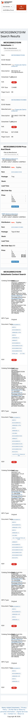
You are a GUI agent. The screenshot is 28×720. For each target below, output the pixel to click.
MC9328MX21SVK (17, 348)
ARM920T (14, 340)
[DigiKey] (13, 167)
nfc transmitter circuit (19, 538)
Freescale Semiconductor (18, 65)
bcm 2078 (15, 451)
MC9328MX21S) (16, 329)
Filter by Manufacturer (10, 48)
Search (21, 8)
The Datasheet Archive (6, 2)
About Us (21, 714)
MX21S (14, 327)
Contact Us (12, 714)
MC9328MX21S (16, 296)
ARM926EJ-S (15, 337)
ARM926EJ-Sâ (16, 614)
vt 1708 (22, 353)
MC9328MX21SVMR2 (17, 227)
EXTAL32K (15, 353)
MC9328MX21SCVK (17, 345)
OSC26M (14, 433)
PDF (14, 82)
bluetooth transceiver (19, 455)
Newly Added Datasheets (11, 707)
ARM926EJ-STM (16, 332)
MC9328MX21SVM (16, 172)
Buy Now (15, 206)
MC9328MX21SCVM (17, 446)
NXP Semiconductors (10, 159)
